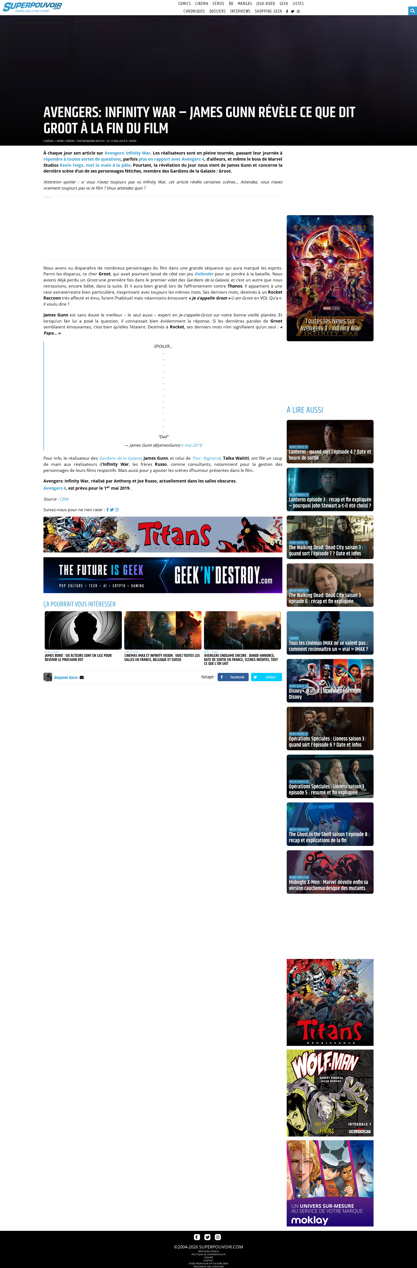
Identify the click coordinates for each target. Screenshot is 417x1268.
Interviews (240, 11)
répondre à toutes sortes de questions (82, 159)
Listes (298, 3)
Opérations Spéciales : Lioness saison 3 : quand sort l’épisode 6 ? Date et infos (328, 742)
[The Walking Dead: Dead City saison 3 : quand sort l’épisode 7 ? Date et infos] (330, 537)
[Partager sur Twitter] (266, 677)
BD (231, 3)
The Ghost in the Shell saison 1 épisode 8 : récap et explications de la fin (329, 837)
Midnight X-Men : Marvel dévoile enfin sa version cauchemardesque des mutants (328, 885)
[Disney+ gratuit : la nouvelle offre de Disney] (330, 680)
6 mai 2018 (191, 445)
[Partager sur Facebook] (233, 677)
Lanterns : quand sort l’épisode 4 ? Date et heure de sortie (330, 455)
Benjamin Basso (93, 141)
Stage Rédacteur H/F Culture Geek (208, 1263)
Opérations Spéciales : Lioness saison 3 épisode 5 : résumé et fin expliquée (326, 790)
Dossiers (218, 11)
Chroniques (194, 11)
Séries (218, 3)
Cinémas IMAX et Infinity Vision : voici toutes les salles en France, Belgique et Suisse (162, 658)
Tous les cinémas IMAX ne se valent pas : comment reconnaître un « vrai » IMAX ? (328, 646)
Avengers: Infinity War (128, 153)
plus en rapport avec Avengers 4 (171, 159)
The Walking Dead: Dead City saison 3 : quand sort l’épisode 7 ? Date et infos (326, 551)
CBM (64, 499)
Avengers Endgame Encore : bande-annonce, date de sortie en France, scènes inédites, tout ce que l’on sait (241, 660)
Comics (184, 3)
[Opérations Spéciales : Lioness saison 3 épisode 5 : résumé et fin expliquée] (330, 776)
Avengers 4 (54, 488)
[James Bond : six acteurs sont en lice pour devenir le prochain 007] (83, 630)
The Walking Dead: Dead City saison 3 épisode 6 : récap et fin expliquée (325, 598)
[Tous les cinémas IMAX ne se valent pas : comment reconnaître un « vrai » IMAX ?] (330, 633)
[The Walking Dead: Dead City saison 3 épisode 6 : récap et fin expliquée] (330, 585)
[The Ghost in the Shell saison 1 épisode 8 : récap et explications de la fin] (330, 824)
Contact (208, 1260)
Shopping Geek (268, 11)
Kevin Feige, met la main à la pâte (95, 165)
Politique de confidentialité (209, 1254)
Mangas (245, 3)
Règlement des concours (208, 1266)
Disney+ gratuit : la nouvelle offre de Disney (325, 694)
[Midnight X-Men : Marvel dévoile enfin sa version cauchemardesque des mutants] (330, 872)
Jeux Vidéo (265, 3)
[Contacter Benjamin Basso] (82, 677)
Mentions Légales (208, 1251)
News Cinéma (66, 141)
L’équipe (208, 1257)
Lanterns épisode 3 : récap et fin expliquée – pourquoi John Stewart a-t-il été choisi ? (330, 503)
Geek (284, 3)
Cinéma (201, 3)
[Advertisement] (162, 228)
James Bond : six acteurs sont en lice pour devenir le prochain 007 (78, 658)
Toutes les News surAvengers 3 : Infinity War (330, 325)
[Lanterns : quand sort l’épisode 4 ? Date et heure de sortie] (330, 441)
